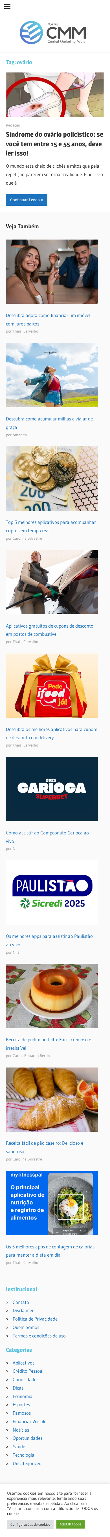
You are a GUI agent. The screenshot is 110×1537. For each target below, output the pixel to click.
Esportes (21, 1404)
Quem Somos (26, 1327)
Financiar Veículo (30, 1421)
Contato (21, 1302)
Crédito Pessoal (28, 1371)
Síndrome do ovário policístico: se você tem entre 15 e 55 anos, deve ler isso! (54, 143)
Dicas (18, 1388)
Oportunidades (27, 1438)
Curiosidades (25, 1379)
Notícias (21, 1430)
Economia (22, 1396)
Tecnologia (23, 1455)
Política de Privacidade (35, 1319)
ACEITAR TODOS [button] (70, 1524)
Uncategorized (27, 1463)
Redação (13, 125)
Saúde (19, 1446)
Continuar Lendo (25, 199)
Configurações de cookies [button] (30, 1524)
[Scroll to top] (100, 1527)
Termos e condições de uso (39, 1336)
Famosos (22, 1413)
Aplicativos (23, 1363)
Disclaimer (23, 1310)
